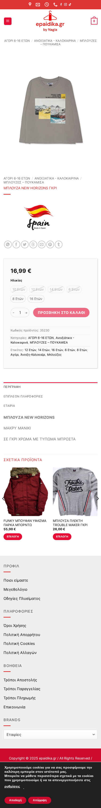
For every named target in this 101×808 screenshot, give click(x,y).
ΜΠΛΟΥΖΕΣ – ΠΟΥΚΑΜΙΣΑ (24, 182)
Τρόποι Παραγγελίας (22, 688)
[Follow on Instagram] (65, 4)
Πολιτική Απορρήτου (22, 634)
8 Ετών (82, 350)
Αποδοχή (15, 800)
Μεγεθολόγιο (15, 589)
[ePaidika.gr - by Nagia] (50, 21)
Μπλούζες (54, 354)
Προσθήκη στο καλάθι (61, 312)
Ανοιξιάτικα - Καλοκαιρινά (55, 40)
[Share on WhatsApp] (8, 244)
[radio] (19, 289)
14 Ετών (44, 350)
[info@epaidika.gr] (38, 4)
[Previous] (4, 507)
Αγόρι (15, 354)
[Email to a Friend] (42, 244)
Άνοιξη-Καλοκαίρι (32, 354)
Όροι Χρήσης (15, 625)
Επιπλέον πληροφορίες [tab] (23, 396)
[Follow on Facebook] (61, 4)
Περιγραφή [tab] (12, 387)
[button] (8, 21)
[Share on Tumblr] (58, 244)
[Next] (97, 507)
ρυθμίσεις (12, 786)
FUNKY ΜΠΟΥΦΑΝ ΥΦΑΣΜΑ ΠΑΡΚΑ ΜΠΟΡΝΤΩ (25, 523)
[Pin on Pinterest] (50, 244)
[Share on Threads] (33, 244)
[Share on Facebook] (16, 244)
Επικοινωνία (14, 707)
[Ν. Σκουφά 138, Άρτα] (30, 4)
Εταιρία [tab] (9, 406)
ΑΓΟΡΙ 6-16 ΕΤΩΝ (17, 40)
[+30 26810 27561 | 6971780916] (56, 4)
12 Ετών (30, 350)
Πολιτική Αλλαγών (20, 652)
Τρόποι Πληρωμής (20, 698)
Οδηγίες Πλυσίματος (22, 598)
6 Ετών (70, 350)
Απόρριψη (40, 800)
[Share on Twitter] (25, 244)
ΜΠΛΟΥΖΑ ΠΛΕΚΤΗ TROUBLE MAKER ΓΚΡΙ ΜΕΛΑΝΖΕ (70, 525)
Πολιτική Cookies (19, 643)
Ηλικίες (16, 280)
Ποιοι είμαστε (16, 580)
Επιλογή (13, 536)
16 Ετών (57, 350)
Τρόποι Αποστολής (20, 680)
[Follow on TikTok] (70, 4)
